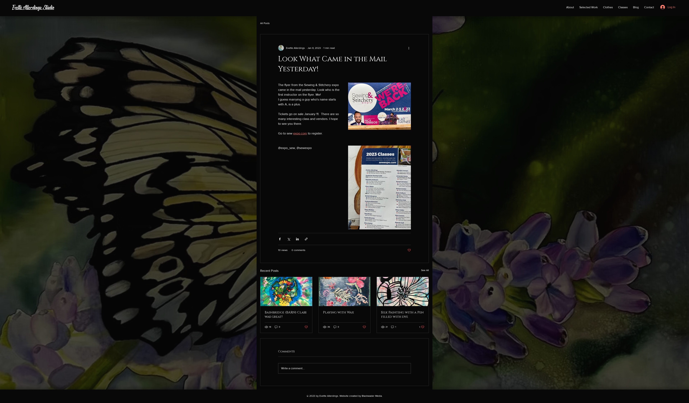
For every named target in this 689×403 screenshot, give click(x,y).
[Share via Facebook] (280, 239)
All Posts (265, 23)
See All (425, 270)
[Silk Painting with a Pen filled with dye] (403, 291)
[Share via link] (306, 239)
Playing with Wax (338, 312)
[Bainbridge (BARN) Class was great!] (286, 291)
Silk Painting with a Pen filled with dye (402, 314)
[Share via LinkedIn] (297, 239)
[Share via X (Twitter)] (288, 239)
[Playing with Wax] (345, 291)
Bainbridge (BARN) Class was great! (285, 314)
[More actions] (409, 48)
